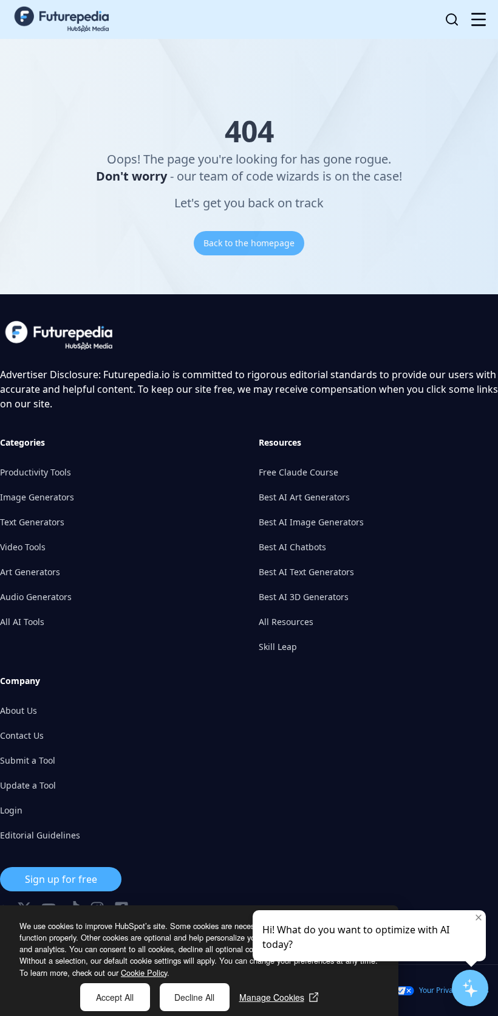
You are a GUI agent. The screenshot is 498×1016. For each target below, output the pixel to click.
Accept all (115, 997)
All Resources (286, 621)
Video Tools (23, 547)
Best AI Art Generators (304, 497)
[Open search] (452, 19)
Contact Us (22, 735)
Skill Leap (278, 646)
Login (11, 810)
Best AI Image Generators (311, 522)
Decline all (194, 997)
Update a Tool (28, 785)
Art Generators (30, 572)
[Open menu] (478, 19)
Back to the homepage (249, 243)
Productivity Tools (35, 472)
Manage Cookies (271, 997)
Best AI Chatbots (292, 547)
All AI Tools (22, 621)
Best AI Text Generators (306, 572)
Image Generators (37, 497)
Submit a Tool (27, 760)
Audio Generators (36, 597)
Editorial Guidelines (40, 835)
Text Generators (32, 522)
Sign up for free (61, 879)
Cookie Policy (144, 972)
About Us (18, 710)
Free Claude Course (298, 472)
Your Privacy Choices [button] (454, 990)
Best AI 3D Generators (304, 597)
